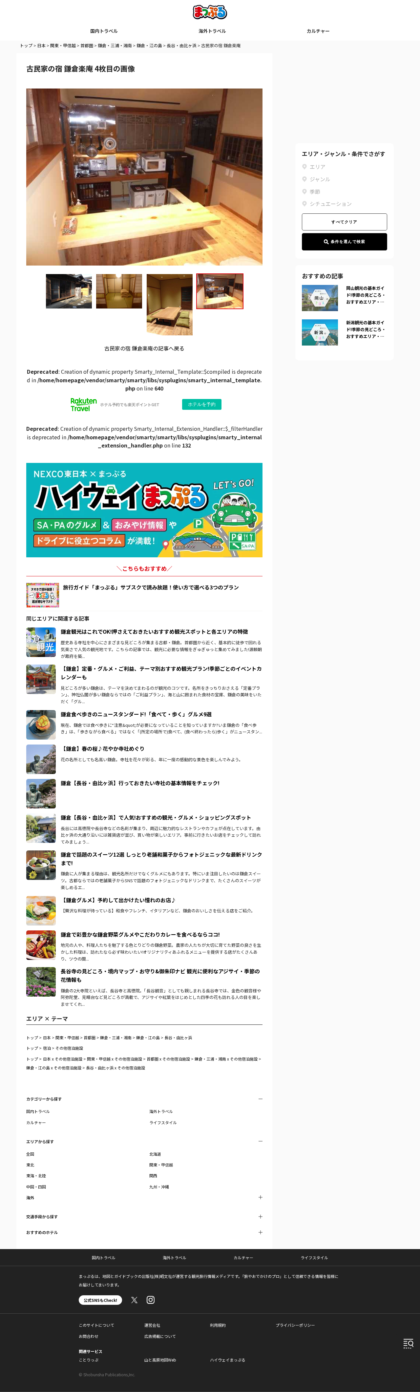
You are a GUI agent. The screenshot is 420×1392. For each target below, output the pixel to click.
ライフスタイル (163, 1122)
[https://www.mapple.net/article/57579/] (41, 748)
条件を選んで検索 (348, 241)
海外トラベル (212, 31)
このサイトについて (96, 1325)
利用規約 (218, 1325)
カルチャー (318, 31)
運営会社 (152, 1325)
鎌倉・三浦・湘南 (115, 45)
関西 (153, 1175)
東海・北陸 (36, 1175)
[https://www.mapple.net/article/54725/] (41, 668)
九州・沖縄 (159, 1186)
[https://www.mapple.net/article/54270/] (41, 934)
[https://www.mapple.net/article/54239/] (41, 900)
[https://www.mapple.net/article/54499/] (41, 783)
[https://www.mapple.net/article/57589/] (41, 971)
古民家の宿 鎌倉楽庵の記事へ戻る (144, 348)
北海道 (155, 1154)
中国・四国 (36, 1186)
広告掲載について (160, 1336)
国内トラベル (104, 31)
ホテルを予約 (202, 404)
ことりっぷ (88, 1359)
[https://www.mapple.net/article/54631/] (41, 714)
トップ (26, 45)
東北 (30, 1164)
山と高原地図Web (160, 1359)
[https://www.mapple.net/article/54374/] (41, 631)
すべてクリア (344, 222)
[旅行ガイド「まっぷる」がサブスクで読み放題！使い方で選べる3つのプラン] (42, 595)
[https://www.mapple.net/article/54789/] (41, 854)
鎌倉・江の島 (149, 45)
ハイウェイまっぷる (227, 1359)
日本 (41, 45)
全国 (30, 1154)
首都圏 (86, 45)
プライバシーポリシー (295, 1325)
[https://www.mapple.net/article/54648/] (41, 817)
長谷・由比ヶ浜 (182, 45)
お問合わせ (88, 1336)
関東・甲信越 (63, 45)
